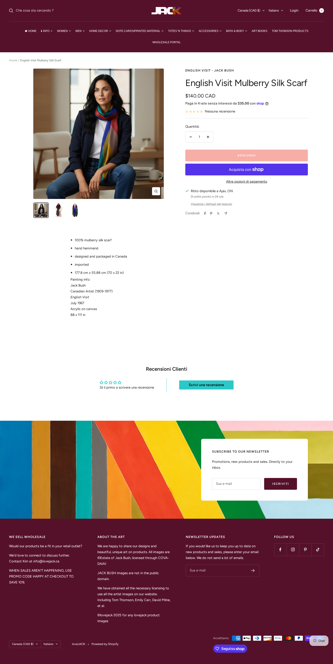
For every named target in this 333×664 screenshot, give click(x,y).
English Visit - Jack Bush (209, 70)
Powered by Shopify (105, 644)
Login (294, 10)
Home (13, 60)
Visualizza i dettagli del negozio (211, 204)
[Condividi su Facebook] (205, 213)
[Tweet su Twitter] (218, 213)
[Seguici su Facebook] (280, 549)
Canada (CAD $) (249, 10)
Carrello (314, 10)
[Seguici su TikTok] (317, 549)
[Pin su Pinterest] (211, 213)
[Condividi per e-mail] (225, 213)
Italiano (274, 10)
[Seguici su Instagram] (293, 549)
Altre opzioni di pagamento (246, 181)
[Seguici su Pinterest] (305, 549)
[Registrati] (253, 570)
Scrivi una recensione (206, 385)
